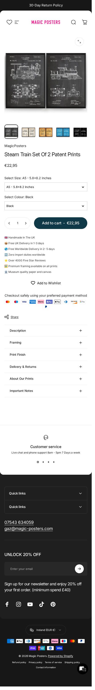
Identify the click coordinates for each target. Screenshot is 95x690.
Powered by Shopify (60, 656)
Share (15, 317)
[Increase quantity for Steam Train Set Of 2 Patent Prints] (25, 223)
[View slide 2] (43, 462)
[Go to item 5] (80, 132)
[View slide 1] (38, 462)
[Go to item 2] (28, 132)
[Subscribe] (79, 568)
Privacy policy (35, 662)
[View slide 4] (54, 462)
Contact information (46, 667)
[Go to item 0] (11, 132)
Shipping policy (72, 662)
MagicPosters (15, 146)
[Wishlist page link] (9, 22)
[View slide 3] (48, 462)
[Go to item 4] (63, 132)
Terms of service (53, 662)
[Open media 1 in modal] (79, 41)
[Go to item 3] (46, 132)
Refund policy (19, 662)
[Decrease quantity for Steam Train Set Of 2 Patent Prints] (9, 223)
